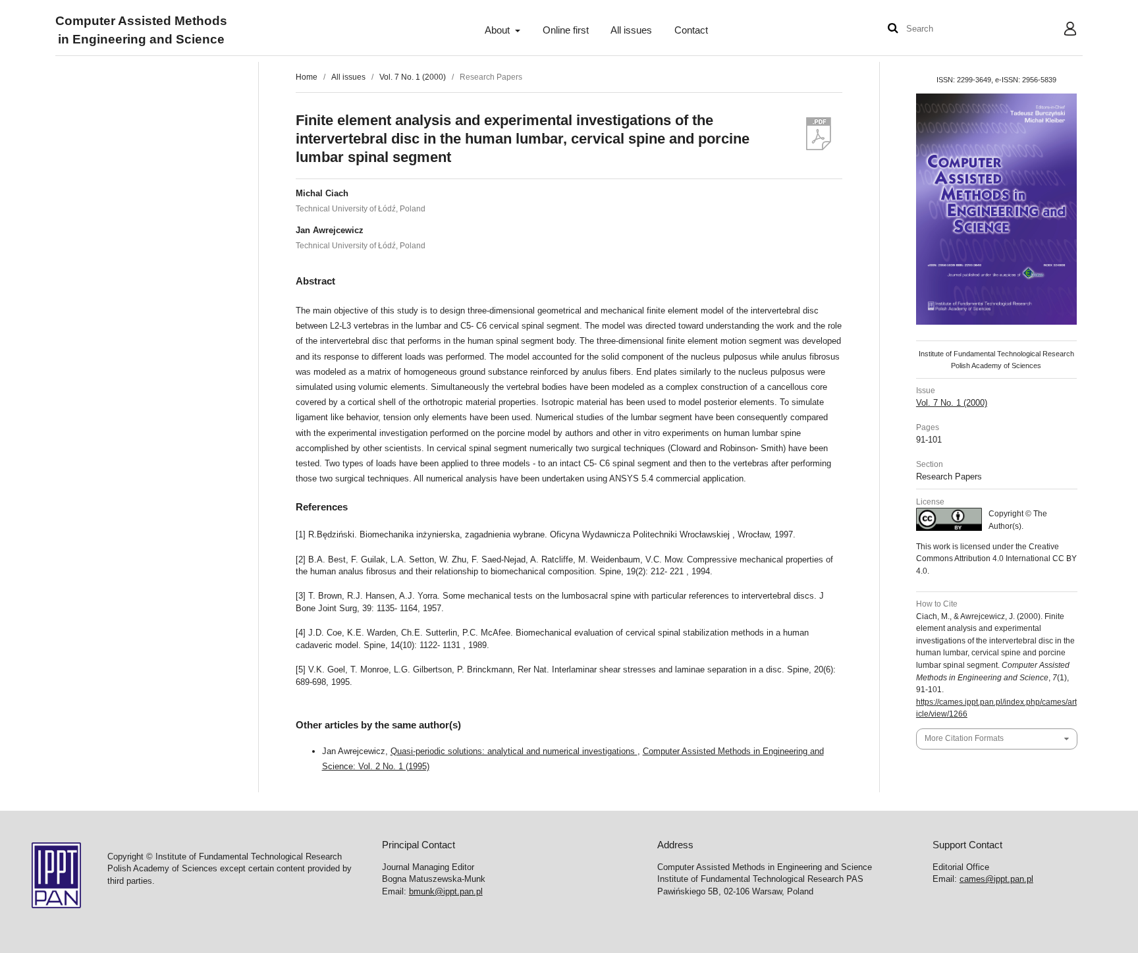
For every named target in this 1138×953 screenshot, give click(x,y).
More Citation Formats (964, 738)
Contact (691, 30)
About (498, 30)
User (1060, 30)
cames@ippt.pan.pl (996, 879)
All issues (631, 30)
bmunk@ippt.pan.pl (446, 891)
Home (306, 77)
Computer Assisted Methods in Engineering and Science (141, 30)
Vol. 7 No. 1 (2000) (412, 77)
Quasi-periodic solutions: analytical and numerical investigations (514, 751)
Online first (566, 30)
